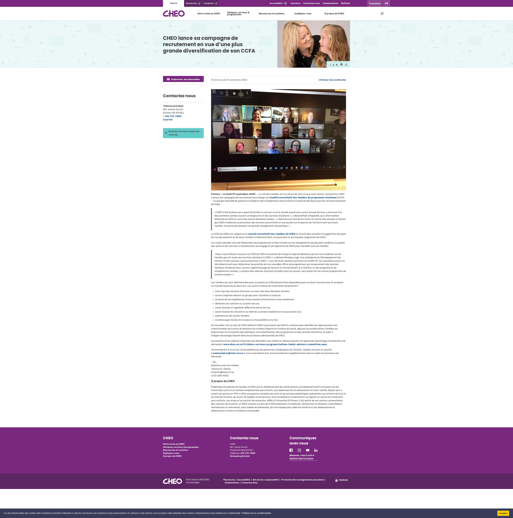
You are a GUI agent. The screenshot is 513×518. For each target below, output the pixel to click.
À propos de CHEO (334, 13)
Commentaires (330, 3)
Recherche (191, 3)
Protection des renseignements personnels (302, 480)
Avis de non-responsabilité (266, 480)
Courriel (167, 119)
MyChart (345, 3)
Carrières (296, 3)
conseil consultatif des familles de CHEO (271, 234)
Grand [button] (333, 65)
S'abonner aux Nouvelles (185, 79)
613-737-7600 (173, 116)
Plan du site (229, 480)
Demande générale (240, 456)
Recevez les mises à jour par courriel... (184, 133)
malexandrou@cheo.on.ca (228, 353)
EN (386, 3)
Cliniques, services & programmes (238, 13)
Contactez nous (311, 3)
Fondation (209, 3)
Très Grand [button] (337, 65)
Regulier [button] (330, 65)
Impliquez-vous (303, 13)
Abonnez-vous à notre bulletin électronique (301, 457)
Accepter (503, 513)
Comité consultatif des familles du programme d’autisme (303, 197)
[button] (341, 64)
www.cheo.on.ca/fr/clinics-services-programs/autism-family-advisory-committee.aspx (275, 344)
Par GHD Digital (192, 482)
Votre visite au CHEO (208, 13)
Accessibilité (276, 3)
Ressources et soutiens (271, 13)
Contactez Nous (250, 483)
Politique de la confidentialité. (256, 513)
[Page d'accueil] (174, 13)
